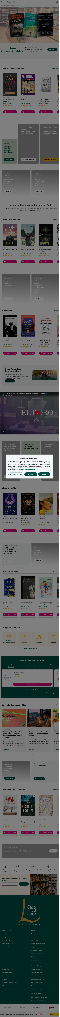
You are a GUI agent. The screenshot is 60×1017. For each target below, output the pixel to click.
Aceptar (44, 474)
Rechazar (31, 474)
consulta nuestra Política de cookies (25, 469)
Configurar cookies (16, 474)
